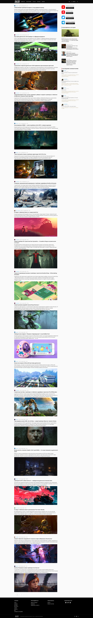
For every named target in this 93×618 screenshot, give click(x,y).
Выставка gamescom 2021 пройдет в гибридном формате (29, 36)
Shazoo (49, 602)
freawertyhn (65, 79)
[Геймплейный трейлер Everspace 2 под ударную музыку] (36, 22)
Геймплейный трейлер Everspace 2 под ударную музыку (29, 7)
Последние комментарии (70, 68)
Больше (38, 1)
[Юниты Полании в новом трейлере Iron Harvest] (36, 582)
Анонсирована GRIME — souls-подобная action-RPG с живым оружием (32, 125)
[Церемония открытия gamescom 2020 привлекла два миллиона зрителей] (36, 80)
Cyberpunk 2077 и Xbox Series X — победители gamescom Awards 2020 (33, 480)
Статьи (34, 1)
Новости (23, 1)
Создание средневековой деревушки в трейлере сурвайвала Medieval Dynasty (35, 183)
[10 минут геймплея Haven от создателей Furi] (36, 227)
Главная (15, 603)
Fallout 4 (63, 37)
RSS (15, 610)
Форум (43, 1)
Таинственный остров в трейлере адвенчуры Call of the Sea (30, 154)
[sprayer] (62, 71)
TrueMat (17, 537)
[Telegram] (65, 602)
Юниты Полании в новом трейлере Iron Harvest (26, 567)
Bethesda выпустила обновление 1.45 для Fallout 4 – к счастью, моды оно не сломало (70, 40)
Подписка (33, 603)
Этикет (15, 607)
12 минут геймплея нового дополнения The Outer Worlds (29, 509)
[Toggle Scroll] (77, 1)
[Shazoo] (17, 2)
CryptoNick (17, 181)
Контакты (16, 606)
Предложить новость (35, 605)
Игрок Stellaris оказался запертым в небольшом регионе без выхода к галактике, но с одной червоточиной (71, 62)
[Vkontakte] (70, 602)
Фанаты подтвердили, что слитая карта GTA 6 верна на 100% (70, 108)
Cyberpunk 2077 (69, 44)
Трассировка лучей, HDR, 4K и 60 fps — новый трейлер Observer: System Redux (35, 421)
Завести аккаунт (34, 602)
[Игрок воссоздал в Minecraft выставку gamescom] (36, 378)
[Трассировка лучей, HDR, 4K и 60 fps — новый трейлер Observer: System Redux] (36, 436)
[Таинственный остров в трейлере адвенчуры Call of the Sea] (36, 169)
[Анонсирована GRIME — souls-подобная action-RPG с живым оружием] (36, 140)
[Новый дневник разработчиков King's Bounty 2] (36, 319)
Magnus (17, 152)
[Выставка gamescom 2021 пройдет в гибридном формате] (36, 51)
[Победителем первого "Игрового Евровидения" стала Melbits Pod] (36, 348)
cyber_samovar (18, 210)
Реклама (16, 605)
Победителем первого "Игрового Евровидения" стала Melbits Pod (31, 334)
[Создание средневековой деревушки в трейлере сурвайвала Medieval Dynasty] (36, 198)
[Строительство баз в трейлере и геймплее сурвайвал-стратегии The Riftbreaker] (36, 407)
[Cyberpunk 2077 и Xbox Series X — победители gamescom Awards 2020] (36, 495)
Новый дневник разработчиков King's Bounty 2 (26, 305)
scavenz (17, 5)
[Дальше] (26, 595)
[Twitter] (68, 602)
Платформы (28, 1)
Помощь (15, 609)
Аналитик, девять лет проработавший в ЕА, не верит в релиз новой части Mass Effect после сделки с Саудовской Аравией (70, 75)
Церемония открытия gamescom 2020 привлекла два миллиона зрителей (34, 65)
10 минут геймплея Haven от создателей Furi (26, 212)
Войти (74, 1)
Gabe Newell (68, 51)
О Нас (15, 602)
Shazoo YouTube (51, 603)
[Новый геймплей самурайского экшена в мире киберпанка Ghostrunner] (36, 553)
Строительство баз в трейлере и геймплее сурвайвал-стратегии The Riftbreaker (35, 392)
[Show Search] (69, 1)
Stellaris (68, 59)
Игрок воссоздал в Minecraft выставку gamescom (27, 363)
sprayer (65, 70)
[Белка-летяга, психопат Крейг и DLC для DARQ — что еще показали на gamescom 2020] (36, 466)
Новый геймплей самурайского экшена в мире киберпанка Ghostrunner (33, 538)
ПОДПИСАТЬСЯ (70, 7)
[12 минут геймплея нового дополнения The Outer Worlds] (36, 524)
